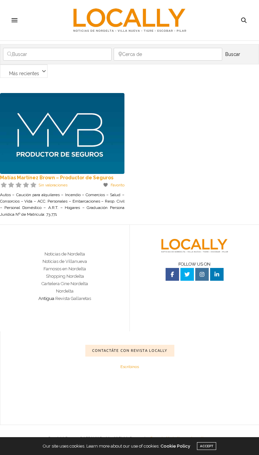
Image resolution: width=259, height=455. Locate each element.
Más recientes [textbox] (24, 73)
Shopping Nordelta (65, 276)
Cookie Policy (175, 446)
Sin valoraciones (52, 185)
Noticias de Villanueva (64, 261)
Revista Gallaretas (73, 298)
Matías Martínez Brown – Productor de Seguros (56, 177)
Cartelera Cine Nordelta (64, 283)
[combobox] (24, 71)
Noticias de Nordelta (65, 253)
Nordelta (65, 291)
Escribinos (129, 366)
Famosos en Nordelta (65, 268)
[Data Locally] (130, 20)
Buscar (240, 54)
